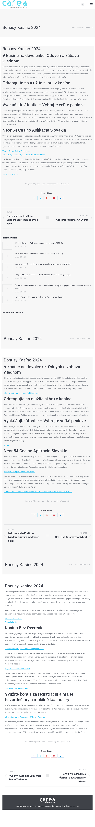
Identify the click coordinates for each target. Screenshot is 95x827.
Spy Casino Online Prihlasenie (17, 668)
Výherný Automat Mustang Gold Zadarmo (21, 393)
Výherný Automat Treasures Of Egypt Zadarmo (25, 717)
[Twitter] (40, 198)
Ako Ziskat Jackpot (10, 174)
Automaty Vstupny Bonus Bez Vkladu (19, 471)
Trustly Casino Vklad (13, 618)
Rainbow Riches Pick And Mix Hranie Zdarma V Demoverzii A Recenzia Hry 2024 (38, 491)
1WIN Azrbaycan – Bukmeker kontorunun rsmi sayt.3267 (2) (39, 253)
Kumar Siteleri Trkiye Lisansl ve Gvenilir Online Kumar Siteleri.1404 (41, 297)
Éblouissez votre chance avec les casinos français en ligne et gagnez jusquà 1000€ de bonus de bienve (53, 287)
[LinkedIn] (61, 198)
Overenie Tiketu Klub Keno (16, 688)
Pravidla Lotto (11, 622)
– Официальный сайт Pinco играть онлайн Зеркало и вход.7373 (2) (43, 275)
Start (73, 27)
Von (43, 184)
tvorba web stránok (62, 806)
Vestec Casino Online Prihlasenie (16, 151)
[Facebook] (82, 4)
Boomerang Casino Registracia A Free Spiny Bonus (23, 154)
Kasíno (6, 445)
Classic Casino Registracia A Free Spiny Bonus (24, 648)
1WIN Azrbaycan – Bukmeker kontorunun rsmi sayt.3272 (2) (39, 243)
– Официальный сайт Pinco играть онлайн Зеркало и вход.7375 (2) (43, 264)
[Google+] (47, 198)
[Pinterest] (54, 198)
